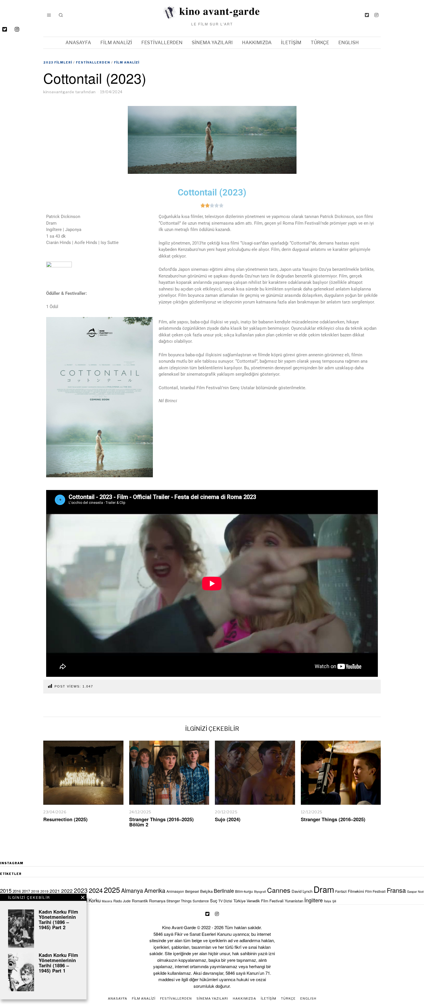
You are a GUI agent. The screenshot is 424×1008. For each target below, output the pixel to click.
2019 (44, 891)
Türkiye (239, 900)
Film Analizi (116, 42)
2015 (6, 890)
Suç (213, 900)
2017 (26, 891)
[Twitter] (367, 15)
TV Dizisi (225, 900)
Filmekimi (356, 891)
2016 (17, 891)
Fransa (396, 890)
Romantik (140, 900)
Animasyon (175, 891)
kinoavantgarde (58, 92)
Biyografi (260, 891)
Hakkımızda (257, 42)
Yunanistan (294, 900)
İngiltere (313, 900)
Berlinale (224, 890)
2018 (35, 891)
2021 (55, 891)
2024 (96, 890)
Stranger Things (179, 900)
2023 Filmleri (57, 62)
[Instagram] (376, 15)
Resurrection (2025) (65, 819)
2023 (81, 890)
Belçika (206, 891)
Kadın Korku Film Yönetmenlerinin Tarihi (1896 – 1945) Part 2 (58, 919)
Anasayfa (78, 42)
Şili (334, 901)
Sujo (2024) (228, 819)
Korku (95, 900)
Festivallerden (162, 42)
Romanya (157, 900)
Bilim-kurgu (244, 891)
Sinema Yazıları (212, 42)
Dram (324, 889)
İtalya (327, 901)
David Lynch (302, 891)
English (348, 42)
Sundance (201, 900)
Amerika (154, 890)
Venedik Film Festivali (265, 900)
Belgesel (192, 891)
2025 (112, 889)
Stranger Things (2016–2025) (333, 819)
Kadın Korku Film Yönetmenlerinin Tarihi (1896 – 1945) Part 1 (58, 962)
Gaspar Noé (415, 891)
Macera (107, 901)
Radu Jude (122, 900)
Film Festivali (375, 891)
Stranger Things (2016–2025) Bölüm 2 (161, 822)
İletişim (291, 42)
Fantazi (341, 891)
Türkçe (320, 42)
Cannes (278, 890)
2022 (67, 890)
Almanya (132, 890)
